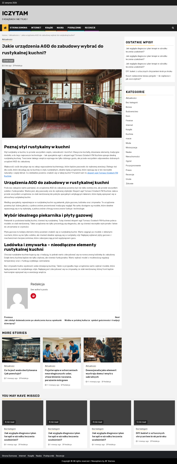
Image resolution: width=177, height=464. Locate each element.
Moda (128, 143)
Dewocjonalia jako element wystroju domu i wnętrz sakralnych (101, 373)
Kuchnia (129, 134)
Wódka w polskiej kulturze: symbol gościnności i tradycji (92, 319)
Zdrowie (129, 183)
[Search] (173, 27)
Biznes (129, 107)
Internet (36, 28)
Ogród (128, 161)
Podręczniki (74, 28)
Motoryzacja (131, 147)
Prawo (129, 170)
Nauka (60, 28)
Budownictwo (132, 111)
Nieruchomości (133, 156)
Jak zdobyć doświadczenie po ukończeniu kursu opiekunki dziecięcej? (33, 320)
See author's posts (39, 289)
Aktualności (7, 39)
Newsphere (97, 461)
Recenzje (90, 28)
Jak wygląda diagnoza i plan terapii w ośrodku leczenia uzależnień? (20, 436)
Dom (128, 116)
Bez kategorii (132, 102)
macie (128, 138)
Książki (49, 28)
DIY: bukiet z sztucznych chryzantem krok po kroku (149, 71)
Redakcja (18, 66)
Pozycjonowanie (133, 165)
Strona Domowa (18, 28)
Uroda (128, 179)
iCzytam (15, 13)
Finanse (129, 120)
